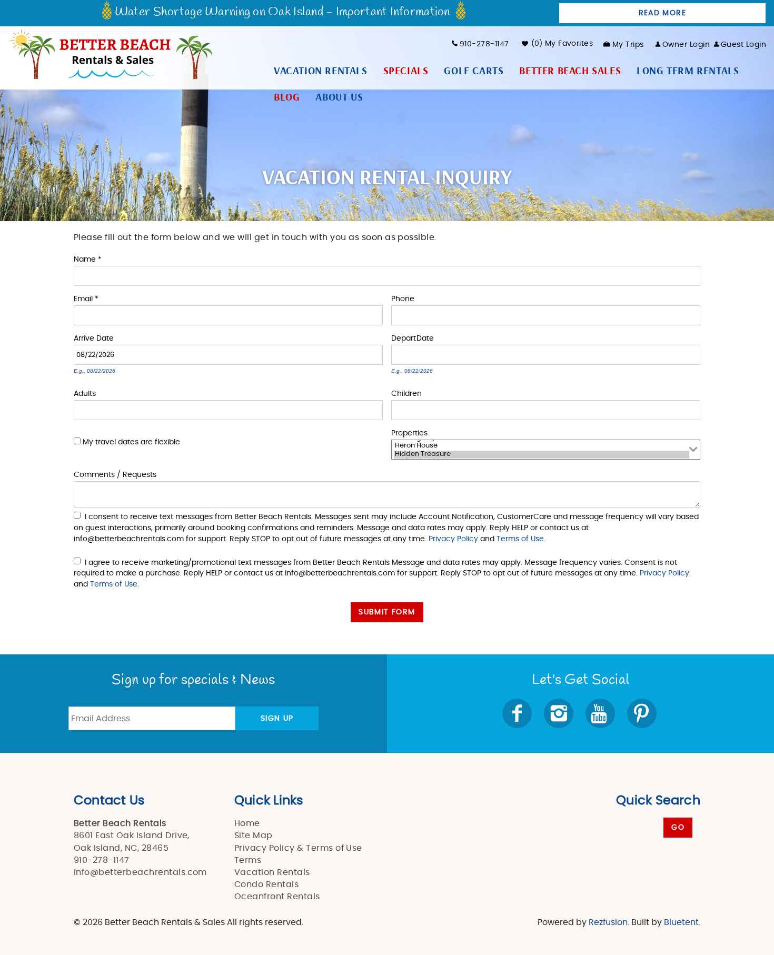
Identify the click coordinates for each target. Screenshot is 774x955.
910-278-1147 (484, 44)
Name (88, 259)
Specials (406, 71)
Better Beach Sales (570, 71)
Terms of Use (520, 539)
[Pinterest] (643, 713)
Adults (85, 393)
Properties (409, 432)
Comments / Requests (115, 474)
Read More (663, 13)
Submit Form (387, 612)
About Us (339, 97)
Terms (247, 860)
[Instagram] (559, 713)
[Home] (110, 53)
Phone (402, 298)
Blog (287, 97)
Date (105, 338)
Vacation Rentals (321, 71)
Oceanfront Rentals (277, 896)
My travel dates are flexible (131, 442)
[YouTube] (601, 713)
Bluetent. (682, 922)
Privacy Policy (453, 539)
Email (86, 298)
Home (247, 823)
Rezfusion (608, 922)
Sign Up (277, 718)
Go (677, 827)
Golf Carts (473, 71)
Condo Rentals (266, 884)
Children (406, 393)
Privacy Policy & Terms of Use (298, 848)
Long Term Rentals (688, 71)
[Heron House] (541, 446)
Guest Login (743, 44)
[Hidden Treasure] (541, 455)
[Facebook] (518, 713)
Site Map (253, 835)
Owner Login (686, 44)
